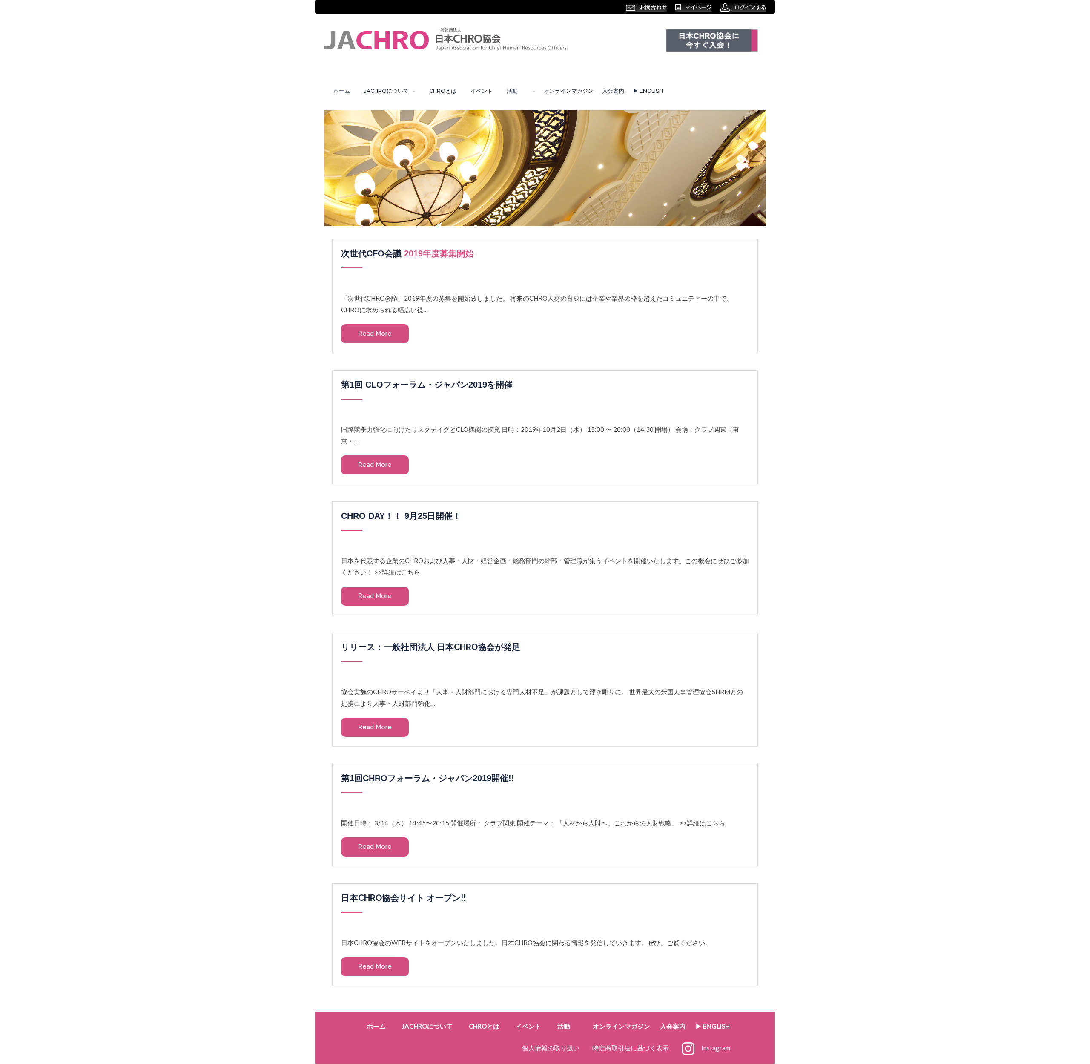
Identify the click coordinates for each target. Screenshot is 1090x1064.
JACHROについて (386, 91)
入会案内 (613, 91)
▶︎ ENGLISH (648, 91)
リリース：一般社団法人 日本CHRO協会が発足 (430, 647)
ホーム (342, 91)
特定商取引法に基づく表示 (630, 1048)
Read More (375, 333)
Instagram (715, 1048)
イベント (481, 91)
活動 (515, 91)
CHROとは (443, 91)
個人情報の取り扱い (550, 1048)
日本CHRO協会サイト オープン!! (403, 898)
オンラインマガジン (569, 91)
